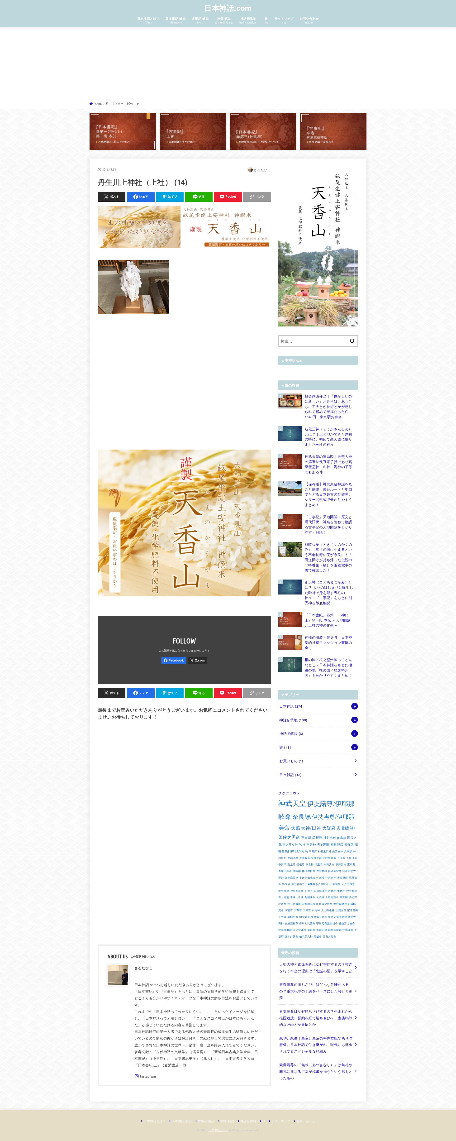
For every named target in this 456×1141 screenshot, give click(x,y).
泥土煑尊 (283, 890)
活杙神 (332, 890)
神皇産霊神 (335, 930)
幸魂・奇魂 (297, 897)
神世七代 (329, 837)
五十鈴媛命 (291, 936)
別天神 (311, 844)
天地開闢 (323, 844)
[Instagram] (145, 1076)
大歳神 (320, 897)
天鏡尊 (307, 910)
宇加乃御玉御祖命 (327, 923)
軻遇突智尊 (335, 871)
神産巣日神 (325, 851)
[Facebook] (173, 660)
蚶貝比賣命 (325, 904)
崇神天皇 (321, 930)
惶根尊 (300, 864)
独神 (302, 844)
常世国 (344, 897)
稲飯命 (318, 936)
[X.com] (198, 660)
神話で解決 (291, 733)
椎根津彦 (337, 844)
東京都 (351, 864)
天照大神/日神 (306, 827)
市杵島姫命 (329, 858)
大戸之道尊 (348, 884)
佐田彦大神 (306, 936)
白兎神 (316, 910)
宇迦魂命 (347, 930)
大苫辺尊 (335, 884)
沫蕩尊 (289, 910)
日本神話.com (228, 7)
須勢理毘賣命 (310, 904)
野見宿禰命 (294, 904)
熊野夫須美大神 (337, 917)
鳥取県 (286, 884)
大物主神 (316, 858)
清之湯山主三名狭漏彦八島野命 (310, 884)
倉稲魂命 (309, 897)
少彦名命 (304, 858)
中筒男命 (329, 864)
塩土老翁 (283, 897)
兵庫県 (348, 851)
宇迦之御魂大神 (308, 877)
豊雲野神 (321, 871)
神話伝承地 (293, 719)
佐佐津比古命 (347, 923)
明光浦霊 (304, 917)
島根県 (317, 837)
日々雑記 (290, 774)
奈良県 (301, 816)
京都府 (313, 851)
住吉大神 (330, 877)
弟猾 (321, 877)
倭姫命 (311, 930)
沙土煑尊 (351, 890)
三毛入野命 (329, 936)
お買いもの (291, 760)
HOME (98, 103)
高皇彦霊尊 (291, 877)
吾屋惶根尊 (291, 923)
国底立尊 (341, 910)
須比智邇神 (299, 930)
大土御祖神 (328, 910)
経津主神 (337, 851)
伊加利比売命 (307, 923)
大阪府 (328, 828)
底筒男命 (341, 864)
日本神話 (291, 706)
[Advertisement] (228, 65)
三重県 (306, 837)
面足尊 (291, 864)
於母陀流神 (320, 890)
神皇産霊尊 (297, 890)
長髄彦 (349, 844)
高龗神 (297, 871)
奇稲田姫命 (285, 871)
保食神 (310, 864)
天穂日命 (351, 858)
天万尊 (298, 910)
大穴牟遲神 (340, 904)
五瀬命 (341, 858)
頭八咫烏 (301, 851)
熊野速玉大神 (319, 917)
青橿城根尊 (308, 871)
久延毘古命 (332, 897)
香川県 (282, 864)
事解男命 (292, 917)
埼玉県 (319, 864)
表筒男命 (342, 877)
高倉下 (308, 890)
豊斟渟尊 (292, 858)
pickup (341, 837)
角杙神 (341, 890)
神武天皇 (292, 803)
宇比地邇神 (285, 930)
